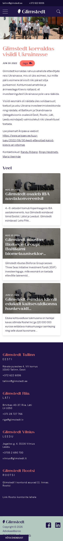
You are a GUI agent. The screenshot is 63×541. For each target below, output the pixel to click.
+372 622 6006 (36, 3)
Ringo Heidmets (48, 152)
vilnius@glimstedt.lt (15, 458)
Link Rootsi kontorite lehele (19, 497)
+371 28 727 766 (13, 413)
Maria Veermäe (12, 156)
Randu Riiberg (29, 152)
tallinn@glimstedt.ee (12, 3)
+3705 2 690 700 (13, 452)
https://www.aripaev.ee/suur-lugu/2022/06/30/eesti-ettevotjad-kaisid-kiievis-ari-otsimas (28, 140)
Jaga (25, 63)
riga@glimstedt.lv (13, 419)
